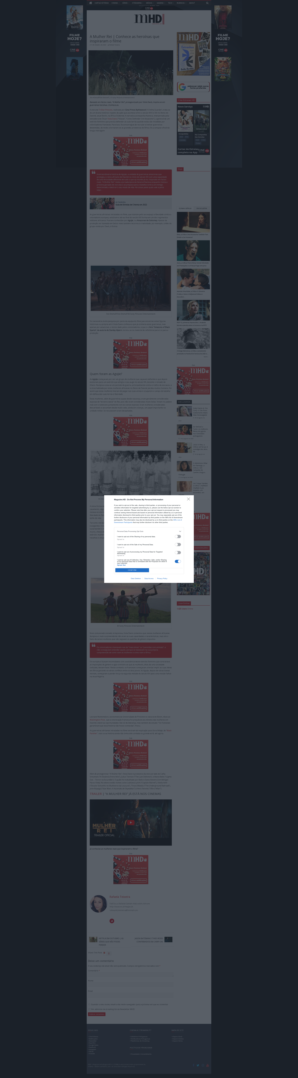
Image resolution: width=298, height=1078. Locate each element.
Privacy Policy (162, 578)
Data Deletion (136, 578)
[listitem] (149, 531)
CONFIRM (132, 570)
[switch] (178, 536)
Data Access (149, 578)
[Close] (189, 500)
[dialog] (149, 539)
